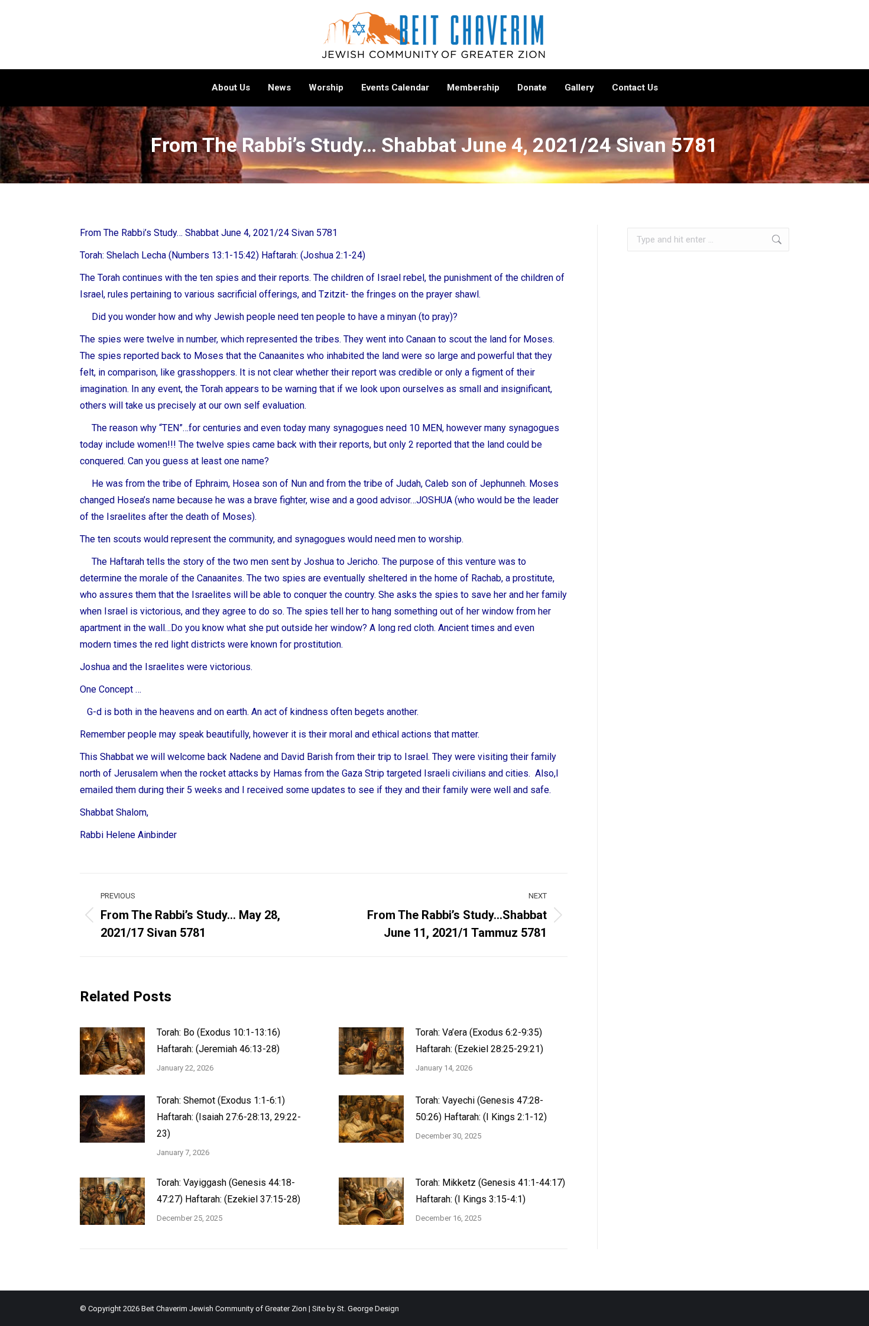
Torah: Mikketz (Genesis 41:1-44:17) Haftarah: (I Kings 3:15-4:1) (490, 1191)
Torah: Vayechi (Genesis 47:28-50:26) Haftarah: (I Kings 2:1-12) (481, 1109)
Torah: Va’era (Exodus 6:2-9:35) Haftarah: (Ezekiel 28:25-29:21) (479, 1041)
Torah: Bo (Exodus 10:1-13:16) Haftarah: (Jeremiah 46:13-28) (218, 1041)
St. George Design (368, 1308)
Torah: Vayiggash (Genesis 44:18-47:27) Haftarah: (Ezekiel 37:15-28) (228, 1191)
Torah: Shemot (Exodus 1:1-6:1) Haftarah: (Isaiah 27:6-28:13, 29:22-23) (229, 1117)
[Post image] (112, 1051)
